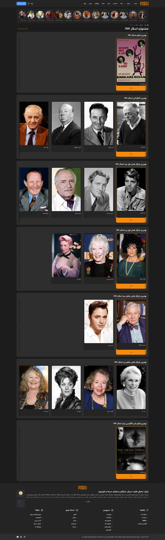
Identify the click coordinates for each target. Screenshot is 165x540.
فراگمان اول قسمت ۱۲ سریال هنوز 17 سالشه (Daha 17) (68, 20)
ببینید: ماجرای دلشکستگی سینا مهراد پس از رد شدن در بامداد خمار (142, 20)
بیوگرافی (97, 4)
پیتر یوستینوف (142, 345)
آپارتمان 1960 (143, 84)
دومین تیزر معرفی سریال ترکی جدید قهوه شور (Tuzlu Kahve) (115, 20)
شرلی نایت (45, 411)
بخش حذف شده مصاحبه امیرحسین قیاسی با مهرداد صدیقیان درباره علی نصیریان (22, 20)
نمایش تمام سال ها (23, 29)
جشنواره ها (108, 521)
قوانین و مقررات (142, 524)
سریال (128, 3)
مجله (103, 4)
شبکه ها (108, 518)
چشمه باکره (143, 472)
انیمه (121, 4)
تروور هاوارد (45, 213)
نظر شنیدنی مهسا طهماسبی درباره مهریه (96, 20)
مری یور (79, 411)
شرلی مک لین (110, 279)
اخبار (109, 4)
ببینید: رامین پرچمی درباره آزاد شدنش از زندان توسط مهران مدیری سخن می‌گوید (59, 20)
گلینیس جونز (110, 411)
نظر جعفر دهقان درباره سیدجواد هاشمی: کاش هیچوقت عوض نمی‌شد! (87, 20)
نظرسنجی (108, 530)
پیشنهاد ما (38, 527)
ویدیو (90, 4)
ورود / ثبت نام (21, 4)
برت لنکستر (143, 213)
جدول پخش (107, 527)
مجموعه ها (108, 524)
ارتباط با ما (143, 515)
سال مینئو (110, 345)
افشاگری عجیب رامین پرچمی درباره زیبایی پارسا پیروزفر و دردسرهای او (40, 20)
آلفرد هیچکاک (77, 147)
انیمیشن (115, 4)
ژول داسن (46, 147)
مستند (74, 527)
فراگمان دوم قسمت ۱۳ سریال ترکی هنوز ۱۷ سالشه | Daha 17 (124, 20)
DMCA (144, 521)
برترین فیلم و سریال (35, 515)
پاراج (145, 25)
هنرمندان (38, 518)
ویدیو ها (109, 515)
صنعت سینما (37, 524)
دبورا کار (79, 279)
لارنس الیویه (78, 213)
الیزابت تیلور (143, 279)
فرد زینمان (110, 147)
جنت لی (144, 411)
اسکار (136, 25)
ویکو (85, 4)
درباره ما (144, 518)
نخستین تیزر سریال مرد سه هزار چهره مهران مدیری (133, 20)
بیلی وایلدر (143, 147)
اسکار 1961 (131, 25)
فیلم (136, 3)
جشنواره (141, 25)
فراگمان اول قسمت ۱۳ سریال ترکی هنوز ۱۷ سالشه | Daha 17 (105, 20)
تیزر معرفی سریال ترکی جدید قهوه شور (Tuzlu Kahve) (77, 20)
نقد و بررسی (37, 521)
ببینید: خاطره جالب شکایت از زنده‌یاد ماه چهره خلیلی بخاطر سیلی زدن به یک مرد (50, 20)
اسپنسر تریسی (109, 213)
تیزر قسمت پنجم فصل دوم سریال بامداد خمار (31, 20)
